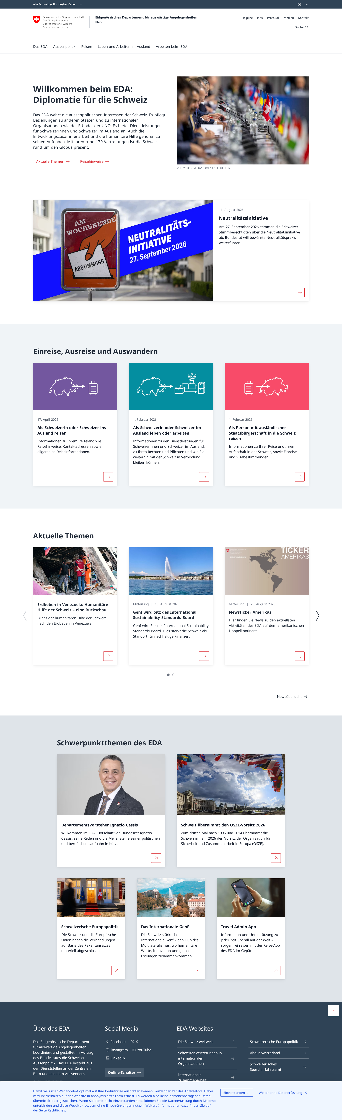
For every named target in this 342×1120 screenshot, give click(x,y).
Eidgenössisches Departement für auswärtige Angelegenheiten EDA (146, 19)
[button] (40, 46)
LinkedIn (118, 1058)
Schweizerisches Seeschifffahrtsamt (265, 1067)
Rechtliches (56, 1110)
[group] (75, 606)
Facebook (118, 1041)
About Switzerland (265, 1052)
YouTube (144, 1049)
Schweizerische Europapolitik (274, 1041)
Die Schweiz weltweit (195, 1041)
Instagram (119, 1049)
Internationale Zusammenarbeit (192, 1077)
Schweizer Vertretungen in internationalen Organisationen (200, 1058)
